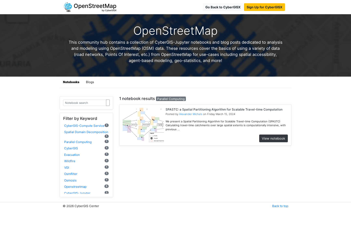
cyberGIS (85, 148)
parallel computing (85, 142)
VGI (85, 167)
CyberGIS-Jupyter (85, 193)
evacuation (85, 154)
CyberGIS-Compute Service (85, 126)
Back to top (280, 206)
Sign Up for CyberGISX (264, 7)
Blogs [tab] (90, 82)
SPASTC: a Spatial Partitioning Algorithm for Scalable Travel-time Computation (224, 109)
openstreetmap (85, 187)
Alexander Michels (190, 114)
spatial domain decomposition (86, 133)
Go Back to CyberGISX (222, 7)
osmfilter (85, 174)
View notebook (273, 138)
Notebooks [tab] (71, 82)
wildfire (85, 161)
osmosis (85, 180)
